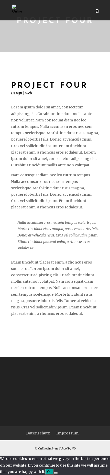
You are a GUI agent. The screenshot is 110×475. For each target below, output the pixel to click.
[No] (56, 473)
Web (28, 93)
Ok (49, 472)
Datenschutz (38, 433)
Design (16, 93)
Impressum (67, 433)
